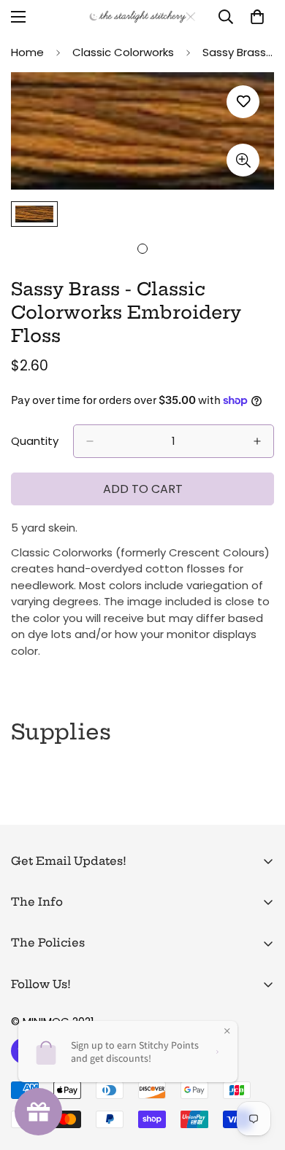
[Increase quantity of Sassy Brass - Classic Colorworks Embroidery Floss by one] (257, 441)
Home (27, 52)
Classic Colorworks (123, 52)
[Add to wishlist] (243, 101)
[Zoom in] (243, 160)
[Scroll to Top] (258, 1072)
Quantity (34, 440)
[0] (257, 17)
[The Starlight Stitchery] (142, 17)
